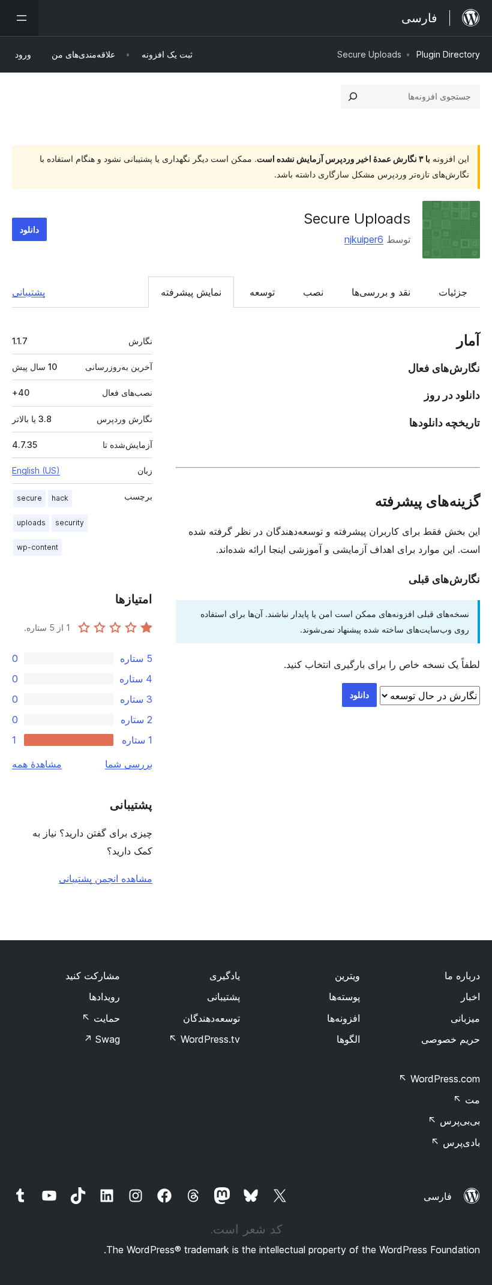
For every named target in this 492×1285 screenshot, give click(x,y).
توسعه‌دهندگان (211, 1018)
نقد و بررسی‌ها (381, 292)
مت (466, 1100)
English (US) (36, 470)
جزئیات (453, 292)
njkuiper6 (363, 239)
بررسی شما (128, 764)
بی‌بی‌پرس (454, 1121)
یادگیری (224, 976)
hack (60, 497)
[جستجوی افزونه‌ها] (353, 97)
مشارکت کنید (92, 976)
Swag (101, 1039)
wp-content (37, 547)
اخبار (470, 997)
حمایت (101, 1018)
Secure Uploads (357, 218)
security (69, 522)
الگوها (348, 1039)
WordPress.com (439, 1079)
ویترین (347, 976)
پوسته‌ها (344, 997)
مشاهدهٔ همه (37, 764)
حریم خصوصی (450, 1039)
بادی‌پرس (455, 1142)
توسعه (262, 292)
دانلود (29, 229)
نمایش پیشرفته (191, 292)
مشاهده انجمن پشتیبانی (105, 878)
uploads (31, 522)
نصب (313, 292)
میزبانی (465, 1018)
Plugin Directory (448, 54)
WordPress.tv (204, 1039)
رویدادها (104, 997)
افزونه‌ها (343, 1018)
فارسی (438, 1196)
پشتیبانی (28, 292)
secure (29, 497)
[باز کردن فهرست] (19, 18)
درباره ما (462, 976)
